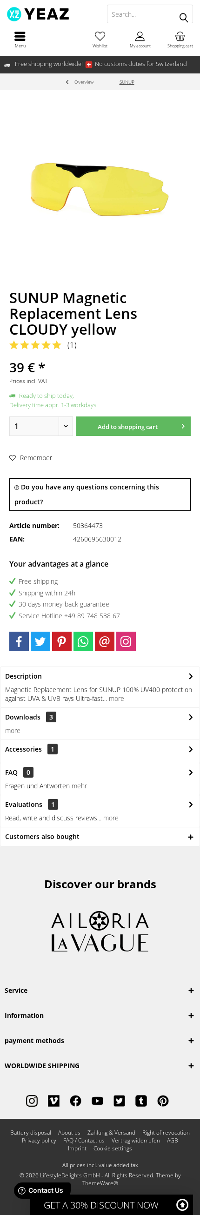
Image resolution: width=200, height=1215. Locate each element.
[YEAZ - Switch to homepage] (50, 14)
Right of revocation (166, 1132)
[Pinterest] (62, 641)
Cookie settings (112, 1148)
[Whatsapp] (83, 641)
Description (23, 676)
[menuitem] (20, 39)
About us (69, 1132)
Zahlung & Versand (111, 1132)
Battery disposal (30, 1132)
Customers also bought (42, 836)
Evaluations (23, 804)
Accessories (29, 749)
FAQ (17, 772)
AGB (172, 1140)
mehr (79, 785)
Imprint (77, 1148)
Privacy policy (39, 1140)
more (115, 698)
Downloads (22, 717)
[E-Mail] (104, 641)
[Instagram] (126, 641)
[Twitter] (40, 641)
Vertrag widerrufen (136, 1140)
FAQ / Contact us (84, 1140)
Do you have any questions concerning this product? (86, 494)
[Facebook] (19, 641)
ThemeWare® (100, 1183)
